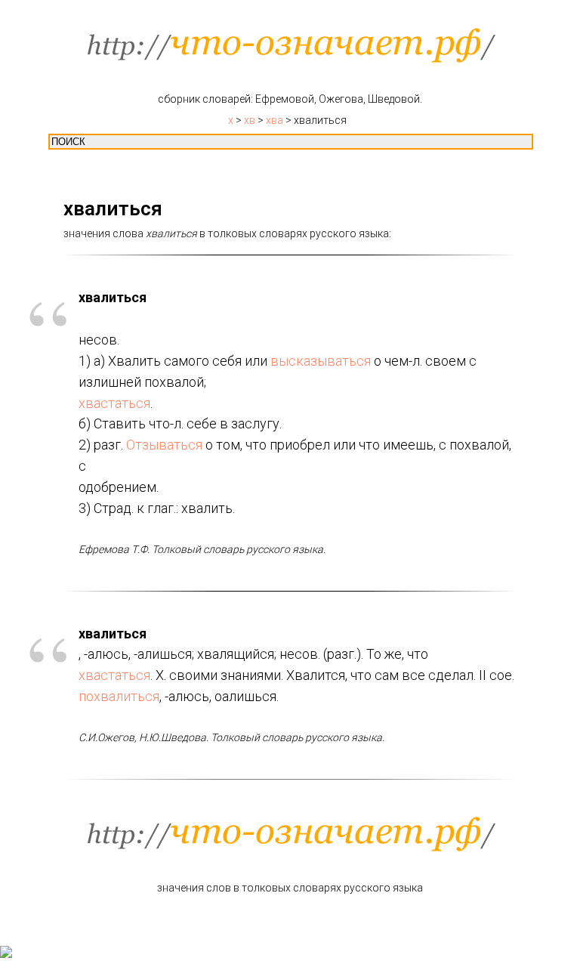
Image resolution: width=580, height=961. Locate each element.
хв (249, 120)
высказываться (320, 361)
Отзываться (164, 445)
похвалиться (119, 696)
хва (274, 120)
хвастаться (114, 403)
